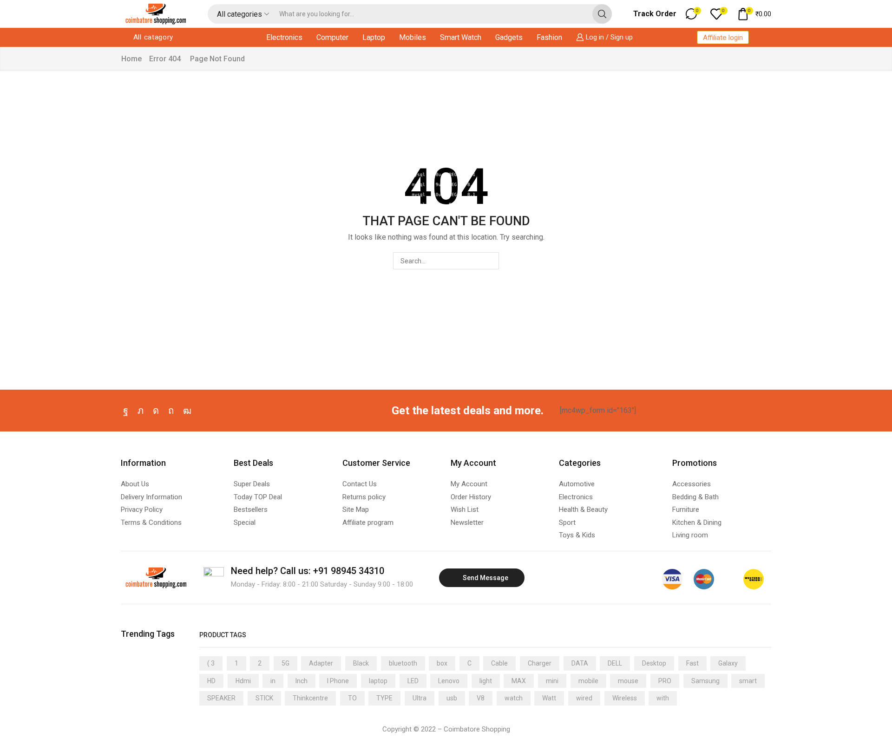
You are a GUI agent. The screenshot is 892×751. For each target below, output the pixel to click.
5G (285, 663)
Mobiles (412, 37)
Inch (301, 681)
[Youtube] (187, 410)
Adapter (321, 663)
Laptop (373, 37)
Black (361, 663)
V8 (481, 698)
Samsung (705, 681)
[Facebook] (125, 410)
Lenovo (448, 681)
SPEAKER (221, 698)
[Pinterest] (171, 410)
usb (451, 698)
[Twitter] (141, 410)
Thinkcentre (310, 698)
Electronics (284, 37)
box (442, 663)
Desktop (654, 663)
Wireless (624, 698)
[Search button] (602, 14)
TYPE (384, 698)
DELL (615, 663)
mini (552, 681)
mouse (628, 681)
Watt (549, 698)
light (485, 681)
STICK (264, 698)
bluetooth (403, 663)
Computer (332, 37)
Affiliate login (723, 37)
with (662, 698)
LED (413, 681)
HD (211, 681)
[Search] (490, 260)
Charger (539, 663)
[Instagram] (156, 410)
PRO (664, 681)
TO (352, 698)
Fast (692, 663)
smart (748, 681)
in (272, 681)
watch (514, 698)
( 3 (211, 663)
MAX (519, 681)
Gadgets (509, 37)
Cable (499, 663)
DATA (579, 663)
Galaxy (728, 663)
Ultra (419, 698)
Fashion (549, 37)
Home (131, 58)
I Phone (338, 681)
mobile (588, 681)
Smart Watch (460, 37)
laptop (378, 681)
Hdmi (243, 681)
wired (584, 698)
